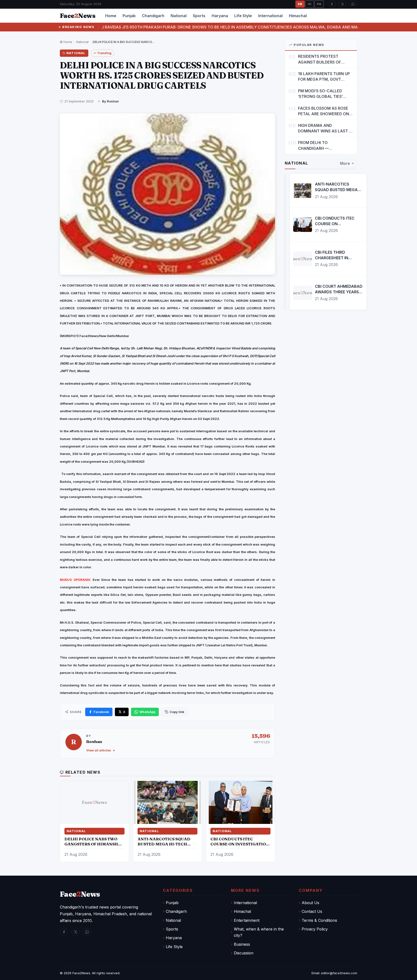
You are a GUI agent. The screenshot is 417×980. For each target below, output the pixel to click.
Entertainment (246, 920)
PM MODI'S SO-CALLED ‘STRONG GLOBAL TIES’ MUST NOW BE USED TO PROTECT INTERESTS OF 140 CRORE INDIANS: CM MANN (325, 93)
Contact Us (312, 911)
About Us (310, 902)
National (179, 15)
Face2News (81, 973)
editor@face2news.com (339, 973)
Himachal (298, 15)
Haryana (220, 15)
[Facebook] (332, 4)
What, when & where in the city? (259, 932)
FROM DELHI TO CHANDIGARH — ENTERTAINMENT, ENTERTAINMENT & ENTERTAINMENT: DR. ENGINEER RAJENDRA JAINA (325, 145)
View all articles (98, 750)
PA (319, 4)
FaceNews (80, 894)
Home (110, 15)
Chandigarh (153, 15)
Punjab (129, 15)
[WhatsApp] (353, 4)
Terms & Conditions (319, 920)
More (345, 163)
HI (310, 4)
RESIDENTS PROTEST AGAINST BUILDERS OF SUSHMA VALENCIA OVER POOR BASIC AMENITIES (322, 59)
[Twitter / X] (342, 4)
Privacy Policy (315, 929)
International (270, 15)
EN (300, 4)
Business (242, 944)
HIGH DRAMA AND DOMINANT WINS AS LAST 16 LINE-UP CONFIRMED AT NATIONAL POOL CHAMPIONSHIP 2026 (325, 128)
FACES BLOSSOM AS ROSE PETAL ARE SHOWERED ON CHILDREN (323, 111)
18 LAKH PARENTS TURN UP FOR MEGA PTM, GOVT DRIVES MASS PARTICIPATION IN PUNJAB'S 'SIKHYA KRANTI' (325, 76)
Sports (199, 15)
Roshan (94, 741)
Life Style (243, 15)
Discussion (243, 953)
